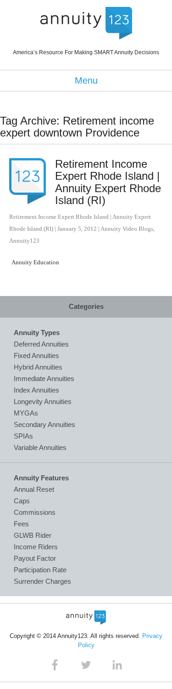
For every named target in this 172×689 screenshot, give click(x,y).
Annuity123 (24, 240)
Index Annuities (36, 390)
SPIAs (23, 436)
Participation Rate (40, 570)
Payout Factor (35, 558)
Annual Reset (34, 489)
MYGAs (26, 413)
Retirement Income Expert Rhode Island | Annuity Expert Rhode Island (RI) (108, 182)
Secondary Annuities (44, 424)
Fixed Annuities (36, 355)
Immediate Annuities (44, 378)
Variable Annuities (40, 447)
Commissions (34, 512)
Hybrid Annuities (38, 367)
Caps (22, 501)
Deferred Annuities (41, 344)
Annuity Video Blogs (126, 228)
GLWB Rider (32, 535)
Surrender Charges (42, 581)
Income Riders (36, 547)
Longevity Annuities (43, 401)
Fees (21, 524)
